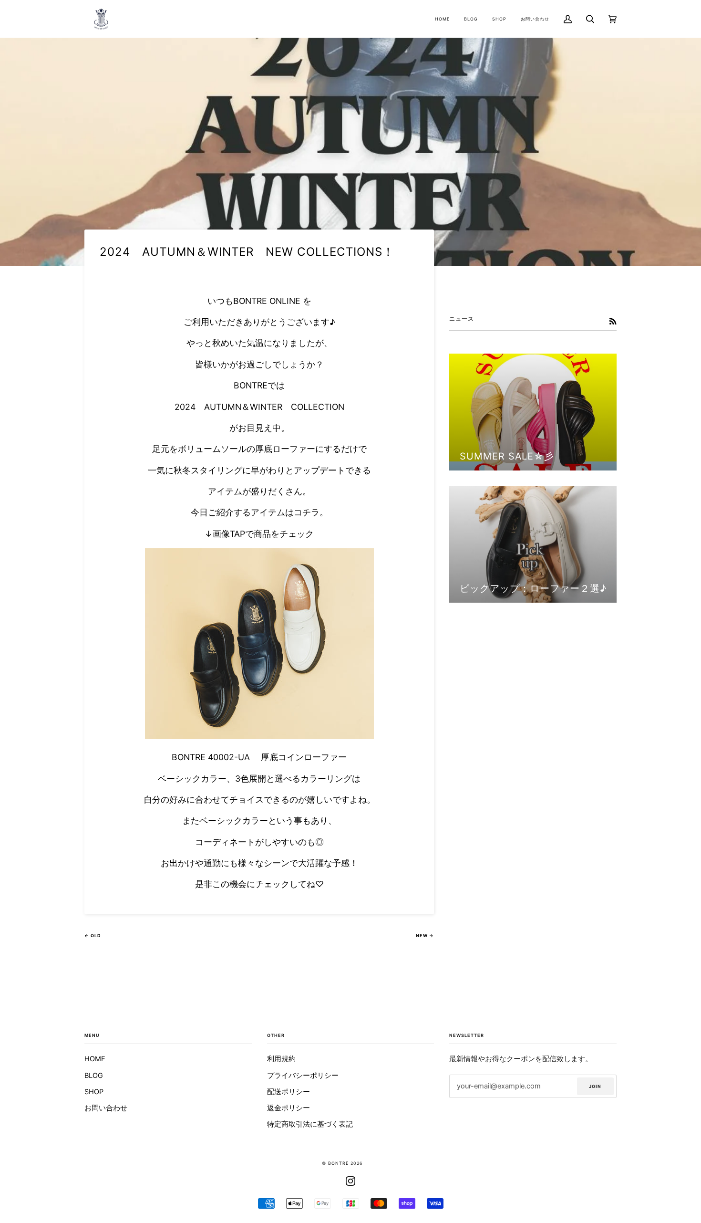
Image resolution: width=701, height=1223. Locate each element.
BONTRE (338, 1163)
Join (595, 1086)
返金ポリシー (288, 1108)
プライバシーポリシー (303, 1075)
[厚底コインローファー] (259, 736)
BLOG (93, 1075)
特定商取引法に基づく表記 (310, 1124)
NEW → (425, 935)
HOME (94, 1059)
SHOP (93, 1091)
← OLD (92, 935)
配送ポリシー (288, 1091)
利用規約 (281, 1059)
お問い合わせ (105, 1108)
